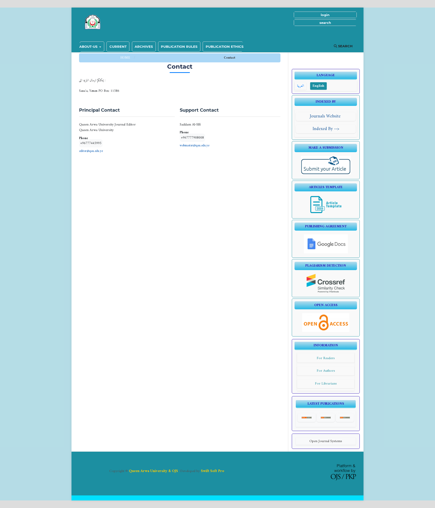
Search (345, 46)
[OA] (325, 331)
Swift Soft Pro (212, 471)
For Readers (326, 358)
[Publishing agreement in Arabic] (326, 252)
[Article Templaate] (326, 213)
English (318, 86)
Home (125, 58)
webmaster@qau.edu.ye (194, 145)
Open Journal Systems (325, 441)
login (325, 15)
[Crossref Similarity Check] (326, 292)
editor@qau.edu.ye (91, 151)
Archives (144, 47)
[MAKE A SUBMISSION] (326, 174)
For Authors (326, 371)
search (325, 23)
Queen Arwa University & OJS (153, 471)
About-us (88, 47)
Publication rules (179, 47)
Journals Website (326, 116)
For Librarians (326, 383)
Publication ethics (224, 47)
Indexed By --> (326, 129)
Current (118, 47)
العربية (300, 86)
